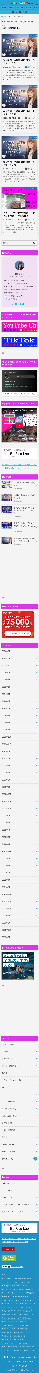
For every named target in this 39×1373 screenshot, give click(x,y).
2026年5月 (6, 658)
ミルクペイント (9, 1329)
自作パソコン (8, 1152)
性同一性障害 (8, 1130)
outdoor (6, 1051)
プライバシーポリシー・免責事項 (15, 1204)
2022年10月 (7, 808)
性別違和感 (19, 1339)
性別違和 (7, 1339)
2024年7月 (6, 701)
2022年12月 (7, 794)
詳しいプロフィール (13, 299)
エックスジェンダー (29, 1304)
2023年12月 (7, 737)
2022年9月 (6, 816)
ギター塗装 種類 (25, 1318)
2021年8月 (6, 866)
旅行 (5, 1137)
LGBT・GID (8, 1044)
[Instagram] (23, 12)
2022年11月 (6, 801)
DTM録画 (19, 1289)
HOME (4, 7)
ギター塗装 (26, 1307)
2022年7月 (6, 830)
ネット (6, 1087)
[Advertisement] (19, 572)
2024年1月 (6, 730)
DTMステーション (20, 1286)
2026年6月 (6, 651)
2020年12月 (7, 894)
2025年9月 (6, 673)
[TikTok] (26, 12)
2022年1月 (6, 844)
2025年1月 (6, 687)
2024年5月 (6, 716)
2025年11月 (6, 665)
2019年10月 (7, 930)
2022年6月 (6, 837)
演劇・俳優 (8, 1144)
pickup (7, 1296)
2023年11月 (6, 744)
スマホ (6, 1073)
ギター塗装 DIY (9, 1311)
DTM (7, 1286)
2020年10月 (7, 908)
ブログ (6, 1094)
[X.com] (16, 12)
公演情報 (7, 1123)
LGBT (6, 1293)
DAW (26, 1282)
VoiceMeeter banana (21, 1296)
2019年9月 (6, 937)
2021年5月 (6, 873)
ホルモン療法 (23, 1325)
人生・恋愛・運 (9, 1116)
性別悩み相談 (20, 1336)
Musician (20, 7)
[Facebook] (13, 12)
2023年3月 (6, 773)
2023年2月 (6, 780)
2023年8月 (6, 751)
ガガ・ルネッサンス (11, 1307)
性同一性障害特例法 (11, 1347)
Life (35, 7)
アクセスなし (7, 1190)
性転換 (18, 1350)
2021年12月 (7, 851)
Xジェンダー (9, 1300)
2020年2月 (6, 923)
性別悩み (7, 1336)
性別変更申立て (21, 1332)
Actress (28, 7)
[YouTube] (20, 12)
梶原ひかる (29, 1350)
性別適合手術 (9, 1343)
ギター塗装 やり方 (10, 1314)
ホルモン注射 (9, 1325)
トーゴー (25, 1321)
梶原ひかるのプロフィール (12, 1212)
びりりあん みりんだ (25, 1300)
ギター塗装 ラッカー (28, 1314)
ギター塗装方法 (9, 1318)
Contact (31, 1361)
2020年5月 (6, 916)
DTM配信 (8, 1289)
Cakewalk (8, 1279)
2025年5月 (6, 680)
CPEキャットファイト (12, 1282)
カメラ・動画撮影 (10, 1066)
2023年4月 (6, 765)
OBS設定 (30, 1293)
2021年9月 (6, 859)
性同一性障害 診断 (28, 1347)
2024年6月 (6, 708)
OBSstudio (18, 1293)
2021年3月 (6, 887)
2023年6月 (6, 758)
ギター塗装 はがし (25, 1311)
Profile (11, 7)
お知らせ (7, 1059)
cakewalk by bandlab (23, 1279)
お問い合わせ (7, 1197)
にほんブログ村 (17, 1267)
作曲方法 (23, 1329)
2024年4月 (6, 723)
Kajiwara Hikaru (8, 1183)
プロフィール (8, 1101)
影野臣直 (7, 1332)
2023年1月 (6, 787)
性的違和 (7, 1350)
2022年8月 (6, 823)
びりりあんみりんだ (11, 1304)
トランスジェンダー (11, 1080)
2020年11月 (6, 901)
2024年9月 (6, 694)
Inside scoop (21, 1361)
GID (29, 1289)
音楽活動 (7, 1159)
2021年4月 (6, 880)
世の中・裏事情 (9, 1109)
